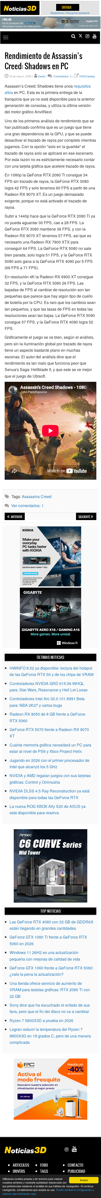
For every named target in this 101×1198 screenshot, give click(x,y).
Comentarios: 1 (62, 76)
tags (44, 1171)
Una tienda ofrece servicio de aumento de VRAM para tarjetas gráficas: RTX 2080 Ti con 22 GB (50, 989)
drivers (19, 1171)
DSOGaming (87, 76)
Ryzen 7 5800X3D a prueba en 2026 (41, 1020)
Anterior (16, 517)
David (41, 76)
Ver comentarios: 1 (27, 505)
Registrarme (57, 13)
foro (44, 1165)
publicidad (76, 1171)
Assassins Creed (36, 496)
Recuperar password (77, 13)
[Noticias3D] (20, 8)
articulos (21, 1165)
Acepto (84, 1180)
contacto (75, 1165)
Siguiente (84, 517)
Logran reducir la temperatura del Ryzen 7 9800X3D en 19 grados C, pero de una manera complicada (50, 1035)
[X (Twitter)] (80, 36)
